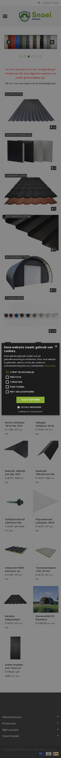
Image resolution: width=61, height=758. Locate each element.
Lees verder (50, 365)
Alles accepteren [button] (30, 399)
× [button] (56, 346)
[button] (30, 407)
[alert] (30, 379)
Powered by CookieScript (30, 411)
